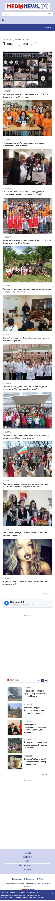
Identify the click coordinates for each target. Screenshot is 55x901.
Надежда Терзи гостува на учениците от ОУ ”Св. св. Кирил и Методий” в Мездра (27, 241)
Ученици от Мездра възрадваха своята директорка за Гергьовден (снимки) (27, 290)
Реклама (27, 870)
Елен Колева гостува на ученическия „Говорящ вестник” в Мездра (25, 534)
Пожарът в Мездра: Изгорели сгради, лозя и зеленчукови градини (33, 710)
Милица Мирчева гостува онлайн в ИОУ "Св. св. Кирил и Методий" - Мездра (25, 95)
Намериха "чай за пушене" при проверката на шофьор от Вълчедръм (34, 762)
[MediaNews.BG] (27, 6)
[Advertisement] (27, 645)
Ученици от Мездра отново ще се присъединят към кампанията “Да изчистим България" (27, 387)
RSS (41, 879)
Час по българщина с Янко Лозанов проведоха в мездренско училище (26, 339)
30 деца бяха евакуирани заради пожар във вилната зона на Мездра (34, 693)
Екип (27, 861)
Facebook (30, 879)
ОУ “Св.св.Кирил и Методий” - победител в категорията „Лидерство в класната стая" (23, 193)
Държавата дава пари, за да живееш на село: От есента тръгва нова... (35, 745)
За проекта (27, 857)
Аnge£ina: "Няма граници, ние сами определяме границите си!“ (25, 582)
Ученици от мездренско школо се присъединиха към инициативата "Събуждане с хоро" (25, 485)
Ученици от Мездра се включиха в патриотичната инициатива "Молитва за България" (26, 436)
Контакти (18, 879)
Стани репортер (28, 865)
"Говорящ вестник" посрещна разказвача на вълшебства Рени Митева (23, 144)
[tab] (38, 680)
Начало (27, 853)
